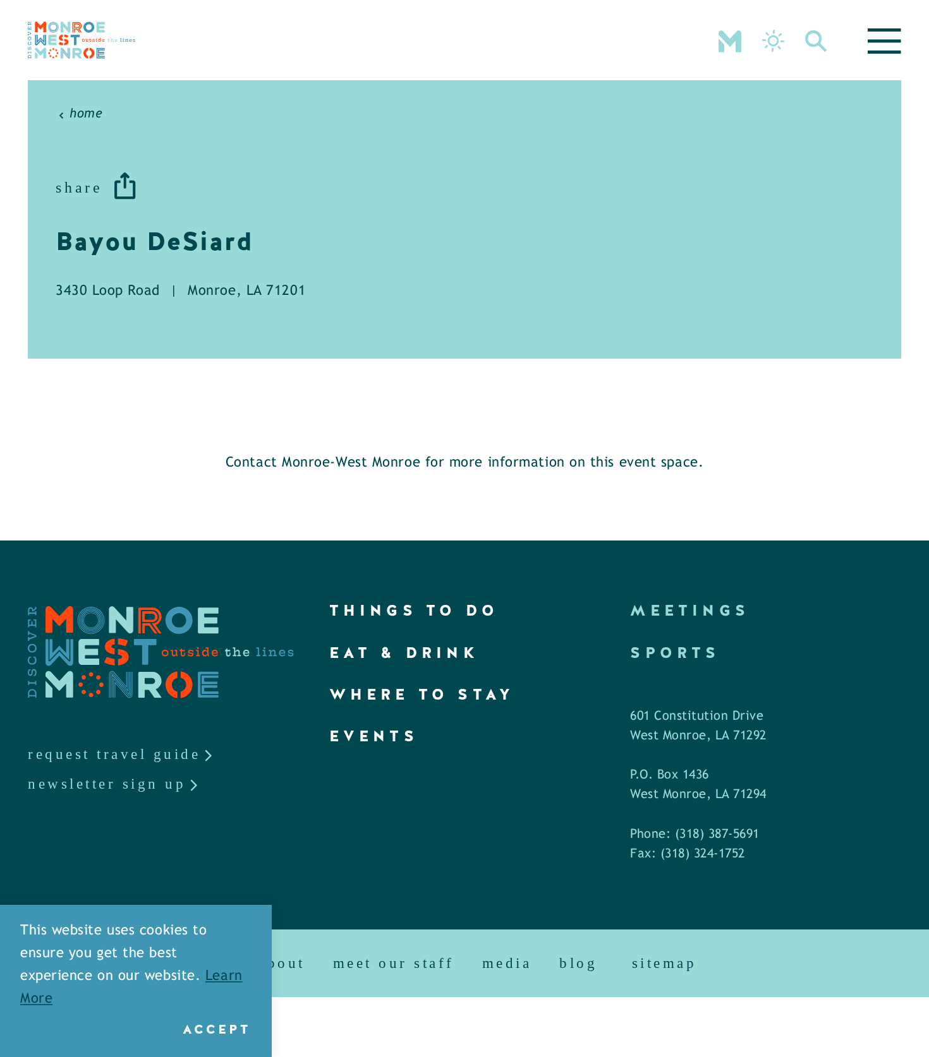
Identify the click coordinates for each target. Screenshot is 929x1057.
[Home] (81, 40)
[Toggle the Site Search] (816, 40)
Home (86, 114)
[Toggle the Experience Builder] (730, 40)
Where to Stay (422, 694)
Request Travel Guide (114, 754)
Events (373, 736)
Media (507, 963)
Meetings (690, 610)
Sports (675, 652)
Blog (578, 963)
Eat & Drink (404, 652)
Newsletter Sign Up (107, 784)
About (281, 963)
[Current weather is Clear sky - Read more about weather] (773, 41)
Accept (216, 1029)
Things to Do (414, 610)
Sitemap (664, 963)
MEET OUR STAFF (393, 963)
